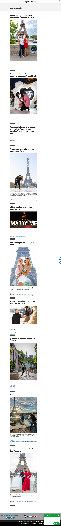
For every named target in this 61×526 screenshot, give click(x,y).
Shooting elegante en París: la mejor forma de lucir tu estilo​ (22, 17)
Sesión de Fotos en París (5, 1)
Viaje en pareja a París (22, 236)
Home (10, 5)
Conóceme (52, 1)
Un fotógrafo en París (19, 395)
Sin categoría (12, 67)
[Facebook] (7, 518)
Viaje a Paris (33, 295)
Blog (56, 1)
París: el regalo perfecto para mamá (22, 244)
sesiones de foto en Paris (19, 295)
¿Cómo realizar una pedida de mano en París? (22, 208)
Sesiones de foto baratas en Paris (33, 502)
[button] (58, 515)
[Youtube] (11, 518)
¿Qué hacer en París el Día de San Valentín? (22, 450)
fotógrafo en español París (19, 200)
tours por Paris (30, 295)
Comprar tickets (39, 1)
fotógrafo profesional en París (29, 200)
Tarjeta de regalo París (46, 1)
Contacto (21, 1)
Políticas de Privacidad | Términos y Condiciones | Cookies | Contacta (28, 521)
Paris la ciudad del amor (12, 236)
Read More (12, 70)
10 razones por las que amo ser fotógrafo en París (22, 302)
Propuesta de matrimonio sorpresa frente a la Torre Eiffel (23, 75)
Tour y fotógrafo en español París (25, 295)
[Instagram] (9, 518)
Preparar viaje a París (14, 1)
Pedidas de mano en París (17, 236)
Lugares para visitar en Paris (13, 502)
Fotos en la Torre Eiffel (34, 200)
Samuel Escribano (13, 141)
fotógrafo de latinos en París (14, 200)
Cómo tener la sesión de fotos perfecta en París (22, 150)
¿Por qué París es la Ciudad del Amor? (22, 340)
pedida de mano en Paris (25, 331)
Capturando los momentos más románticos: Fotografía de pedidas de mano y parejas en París (23, 130)
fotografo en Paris (24, 200)
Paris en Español (21, 331)
